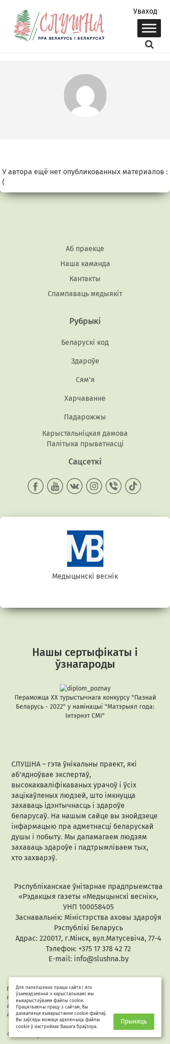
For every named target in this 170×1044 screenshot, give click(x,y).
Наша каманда (85, 263)
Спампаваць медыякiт (85, 293)
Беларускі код (85, 342)
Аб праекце (85, 248)
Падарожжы (85, 417)
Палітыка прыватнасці (85, 443)
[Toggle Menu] (149, 28)
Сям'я (85, 379)
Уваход (145, 11)
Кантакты (85, 278)
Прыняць (134, 1021)
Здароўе (85, 361)
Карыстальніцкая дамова (85, 433)
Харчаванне (85, 398)
